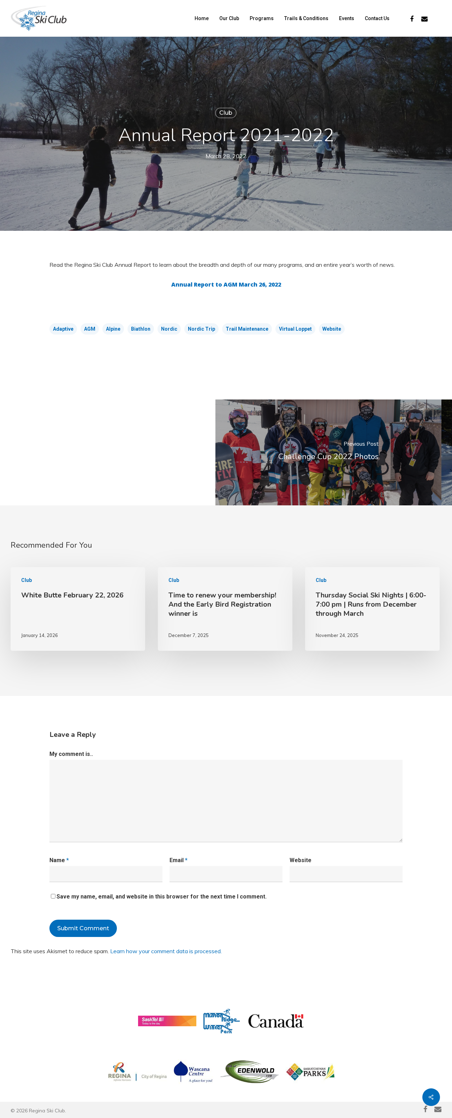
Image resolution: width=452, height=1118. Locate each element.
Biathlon (140, 329)
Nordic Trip (201, 329)
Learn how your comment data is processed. (166, 951)
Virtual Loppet (295, 329)
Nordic (169, 329)
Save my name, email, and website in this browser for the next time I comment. (161, 896)
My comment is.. (71, 754)
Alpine (113, 329)
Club (225, 112)
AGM (89, 329)
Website (331, 329)
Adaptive (63, 329)
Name (59, 860)
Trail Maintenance (247, 329)
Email (179, 860)
